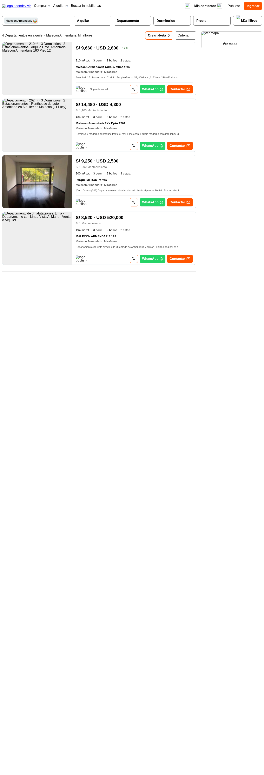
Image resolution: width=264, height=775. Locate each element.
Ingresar (252, 6)
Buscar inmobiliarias (86, 5)
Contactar (177, 89)
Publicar (234, 6)
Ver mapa (230, 44)
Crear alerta (157, 35)
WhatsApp (150, 89)
